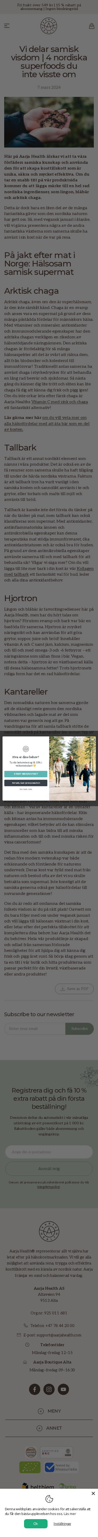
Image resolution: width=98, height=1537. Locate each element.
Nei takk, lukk (26, 789)
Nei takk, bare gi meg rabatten (26, 783)
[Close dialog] (92, 739)
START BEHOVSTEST (26, 774)
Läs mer (70, 1513)
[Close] (93, 1493)
